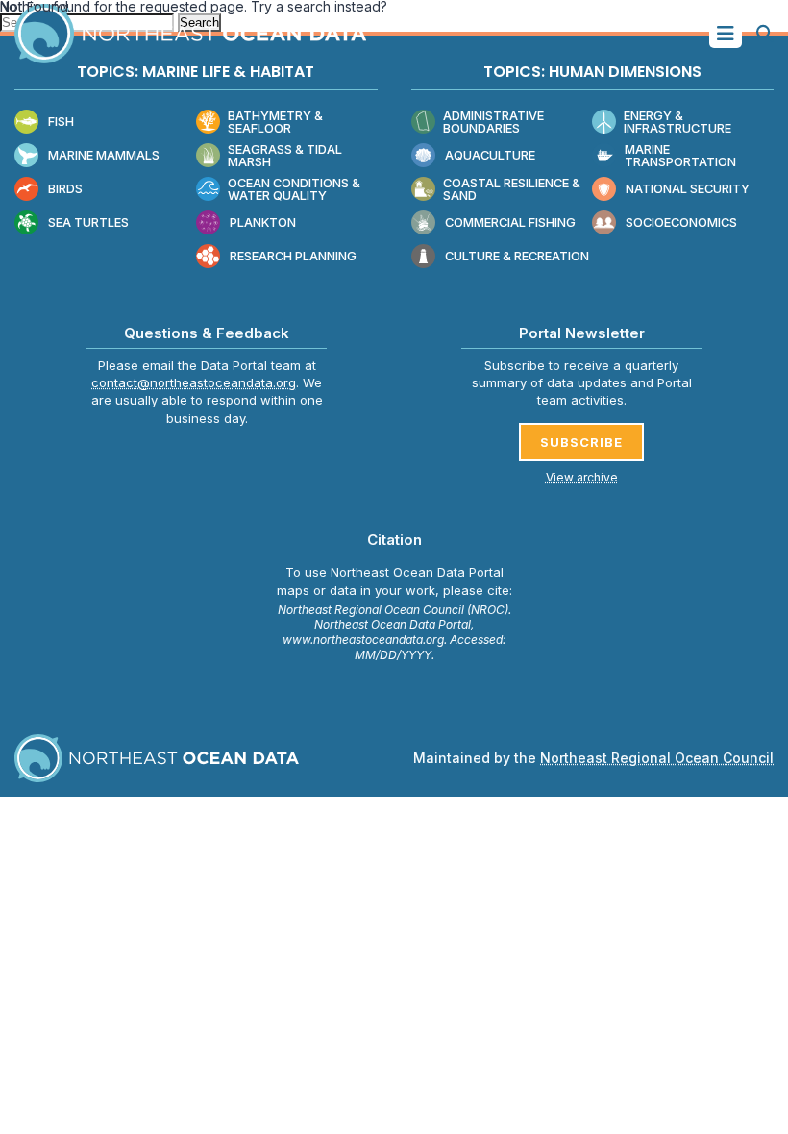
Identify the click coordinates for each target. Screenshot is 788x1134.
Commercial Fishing (510, 222)
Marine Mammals (104, 155)
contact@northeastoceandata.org (193, 382)
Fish (61, 121)
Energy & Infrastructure (677, 123)
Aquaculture (490, 155)
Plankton (263, 222)
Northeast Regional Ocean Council (657, 758)
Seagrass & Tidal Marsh (285, 156)
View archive (582, 477)
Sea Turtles (88, 222)
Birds (65, 189)
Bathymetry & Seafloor (275, 123)
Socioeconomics (681, 222)
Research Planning (293, 256)
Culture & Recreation (517, 256)
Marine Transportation (680, 156)
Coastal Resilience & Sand (511, 190)
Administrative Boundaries (493, 123)
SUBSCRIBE (581, 442)
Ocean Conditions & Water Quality (294, 190)
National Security (688, 189)
